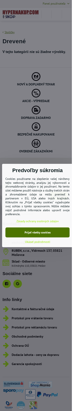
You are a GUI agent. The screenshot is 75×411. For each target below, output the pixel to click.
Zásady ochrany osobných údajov (37, 221)
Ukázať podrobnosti (37, 242)
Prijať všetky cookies (38, 232)
